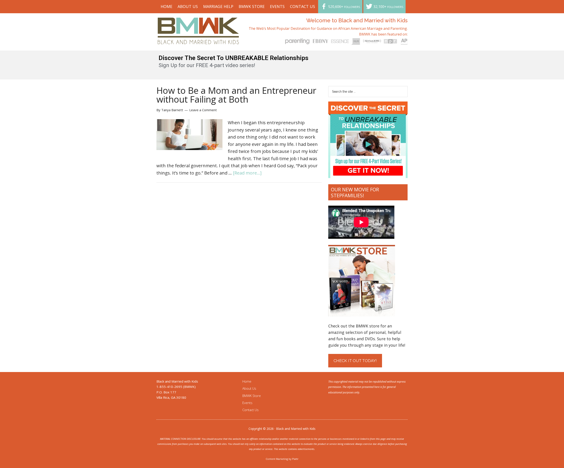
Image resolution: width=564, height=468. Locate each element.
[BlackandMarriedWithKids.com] (198, 40)
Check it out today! (355, 360)
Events (247, 402)
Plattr (295, 458)
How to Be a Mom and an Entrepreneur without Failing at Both (236, 94)
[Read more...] (247, 173)
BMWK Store (251, 395)
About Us (249, 388)
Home (246, 381)
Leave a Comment (203, 110)
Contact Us (250, 410)
